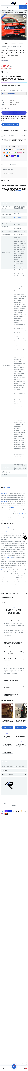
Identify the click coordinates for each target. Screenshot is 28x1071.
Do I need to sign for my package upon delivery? (12, 686)
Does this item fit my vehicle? (11, 620)
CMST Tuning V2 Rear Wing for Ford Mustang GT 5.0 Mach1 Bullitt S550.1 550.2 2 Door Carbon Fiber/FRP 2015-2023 (13, 54)
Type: (2, 102)
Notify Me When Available (10, 124)
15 (22, 43)
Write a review (4, 60)
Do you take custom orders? (11, 680)
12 (19, 43)
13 (20, 43)
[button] (14, 79)
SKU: (2, 100)
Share (25, 130)
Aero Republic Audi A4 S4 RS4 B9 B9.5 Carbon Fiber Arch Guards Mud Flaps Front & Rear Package (7, 721)
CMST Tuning (17, 217)
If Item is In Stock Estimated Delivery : (10, 136)
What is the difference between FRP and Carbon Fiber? (13, 652)
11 (18, 43)
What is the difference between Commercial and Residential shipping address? (12, 694)
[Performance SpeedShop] (13, 3)
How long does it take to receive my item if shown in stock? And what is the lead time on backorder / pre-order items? (13, 644)
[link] (12, 705)
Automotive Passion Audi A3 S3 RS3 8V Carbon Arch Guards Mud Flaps (21, 721)
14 (21, 43)
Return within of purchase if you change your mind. (15, 139)
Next (25, 716)
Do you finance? (7, 665)
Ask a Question (9, 173)
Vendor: (3, 104)
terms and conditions (15, 128)
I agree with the (11, 128)
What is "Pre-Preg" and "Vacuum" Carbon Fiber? (12, 659)
